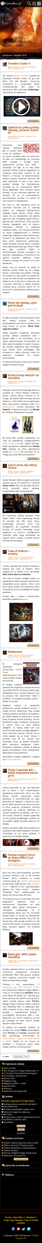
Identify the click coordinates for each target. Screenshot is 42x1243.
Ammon (16, 864)
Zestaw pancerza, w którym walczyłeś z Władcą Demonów (19, 1105)
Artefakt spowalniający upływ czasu (19, 1109)
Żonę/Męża (8, 1122)
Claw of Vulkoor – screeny (19, 552)
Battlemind (15, 652)
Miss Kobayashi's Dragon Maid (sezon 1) (21, 1070)
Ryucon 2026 (9, 1078)
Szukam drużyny (11, 1150)
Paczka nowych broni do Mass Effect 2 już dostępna (21, 857)
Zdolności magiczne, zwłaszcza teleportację (15, 1113)
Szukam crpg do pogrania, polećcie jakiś (21, 1142)
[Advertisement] (21, 30)
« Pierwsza (17, 1056)
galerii (25, 599)
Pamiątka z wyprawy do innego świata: (18, 1101)
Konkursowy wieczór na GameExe (23, 376)
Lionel (15, 309)
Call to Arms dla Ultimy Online (22, 466)
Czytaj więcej (33, 121)
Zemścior (8, 1088)
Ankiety (21, 1133)
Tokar (15, 136)
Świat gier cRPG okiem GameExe (22, 955)
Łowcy (15, 451)
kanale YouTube (21, 75)
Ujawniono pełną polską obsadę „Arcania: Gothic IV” (23, 130)
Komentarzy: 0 (18, 68)
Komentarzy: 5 (13, 138)
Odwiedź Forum (21, 1159)
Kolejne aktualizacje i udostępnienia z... (20, 1148)
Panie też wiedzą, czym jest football (22, 304)
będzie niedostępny (30, 881)
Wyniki (21, 1130)
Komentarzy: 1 (14, 962)
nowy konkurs (9, 443)
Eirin (15, 779)
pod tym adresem (13, 759)
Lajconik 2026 (9, 1086)
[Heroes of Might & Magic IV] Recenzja (20, 1153)
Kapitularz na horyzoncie (14, 1155)
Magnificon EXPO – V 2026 (15, 1083)
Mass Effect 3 (19, 1217)
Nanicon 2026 (10, 1068)
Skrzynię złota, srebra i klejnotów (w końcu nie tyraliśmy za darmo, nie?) (20, 1118)
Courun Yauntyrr (19, 471)
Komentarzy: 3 (13, 780)
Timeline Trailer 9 (19, 63)
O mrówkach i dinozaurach (15, 1076)
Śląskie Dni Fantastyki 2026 (15, 1091)
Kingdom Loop (10, 1081)
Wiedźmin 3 (31, 1217)
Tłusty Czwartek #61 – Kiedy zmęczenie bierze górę (23, 772)
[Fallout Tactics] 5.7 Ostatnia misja (18, 1145)
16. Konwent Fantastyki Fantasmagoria (20, 1073)
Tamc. (15, 381)
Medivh (16, 67)
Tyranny (8, 1217)
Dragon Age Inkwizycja (13, 1220)
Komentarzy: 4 (13, 383)
